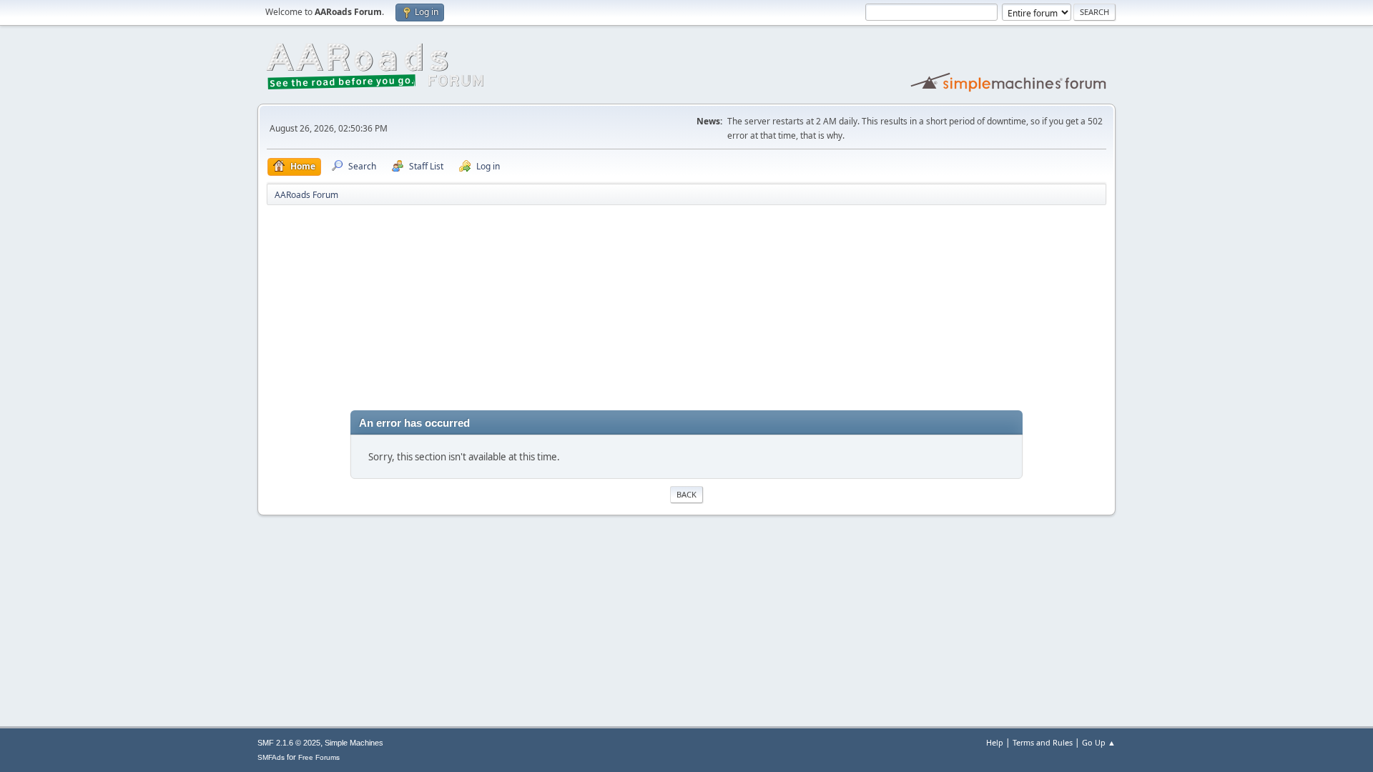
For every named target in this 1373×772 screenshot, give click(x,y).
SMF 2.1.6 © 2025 (288, 742)
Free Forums (319, 757)
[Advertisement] (686, 310)
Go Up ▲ (1099, 742)
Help (994, 742)
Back (686, 494)
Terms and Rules (1043, 742)
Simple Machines (354, 742)
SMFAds (271, 757)
